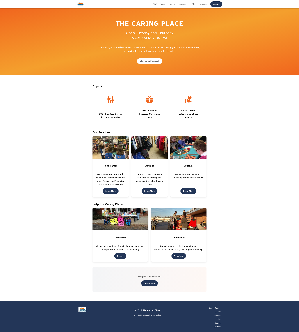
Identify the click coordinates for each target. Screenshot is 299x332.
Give (194, 4)
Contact (203, 4)
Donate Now (149, 283)
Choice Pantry (159, 4)
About (172, 4)
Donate (216, 4)
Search (218, 323)
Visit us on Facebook (149, 61)
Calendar (183, 4)
